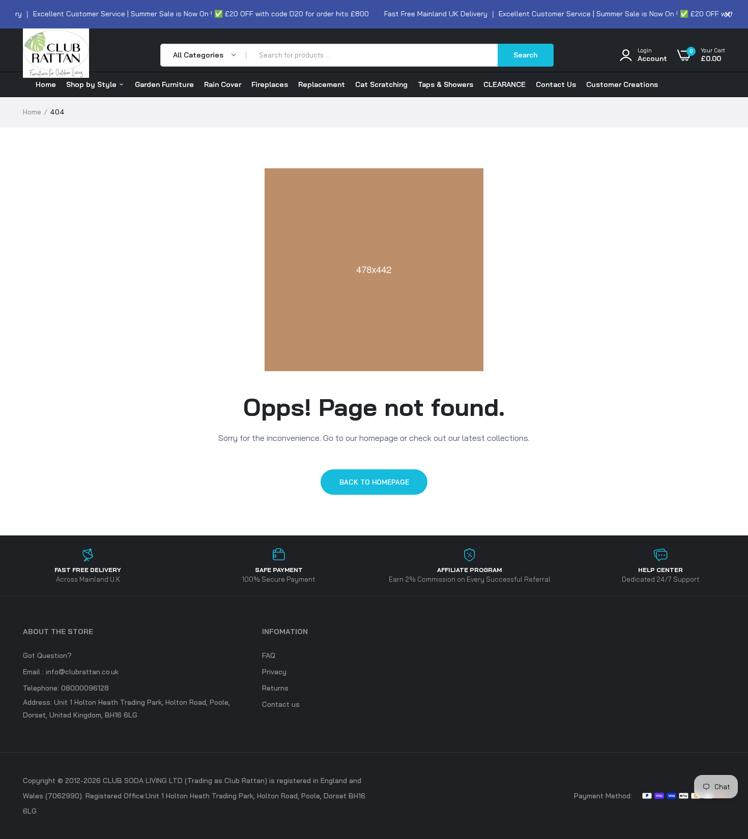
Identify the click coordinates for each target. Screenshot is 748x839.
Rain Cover (222, 84)
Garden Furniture (164, 84)
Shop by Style (92, 84)
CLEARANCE (504, 84)
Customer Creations (622, 84)
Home (46, 84)
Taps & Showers (445, 84)
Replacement (321, 84)
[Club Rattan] (56, 55)
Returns (275, 688)
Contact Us (556, 84)
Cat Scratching (381, 84)
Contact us (281, 704)
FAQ (268, 655)
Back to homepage (374, 482)
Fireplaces (269, 84)
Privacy (274, 671)
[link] (720, 750)
